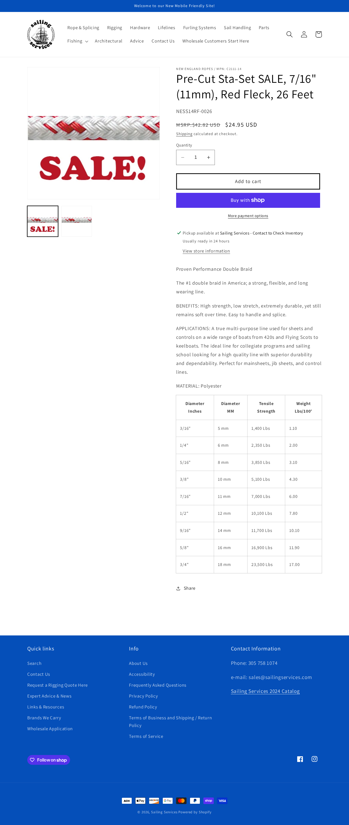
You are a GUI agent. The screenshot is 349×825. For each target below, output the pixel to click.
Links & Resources (45, 707)
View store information (206, 251)
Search (34, 663)
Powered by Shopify (194, 812)
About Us (138, 663)
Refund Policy (143, 707)
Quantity (184, 145)
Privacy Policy (143, 696)
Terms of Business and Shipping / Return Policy (170, 721)
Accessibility (142, 674)
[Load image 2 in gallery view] (76, 221)
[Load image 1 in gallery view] (42, 221)
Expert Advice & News (49, 696)
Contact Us (38, 674)
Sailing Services (164, 812)
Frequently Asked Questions (157, 685)
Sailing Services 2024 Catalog (265, 691)
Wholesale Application (50, 729)
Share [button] (189, 588)
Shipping (184, 133)
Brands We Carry (44, 718)
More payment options (248, 215)
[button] (77, 41)
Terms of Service (146, 736)
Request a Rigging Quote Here (57, 685)
